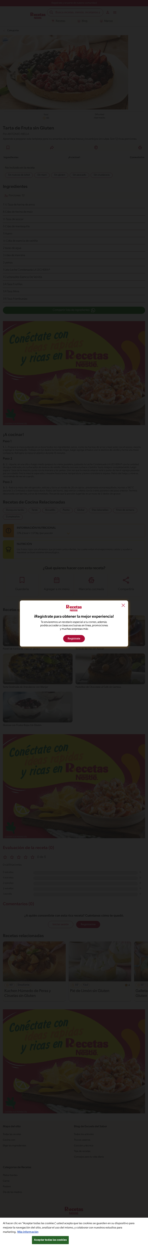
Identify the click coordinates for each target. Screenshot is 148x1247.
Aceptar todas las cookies (50, 1240)
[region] (74, 1232)
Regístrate (74, 638)
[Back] (123, 605)
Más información (27, 1232)
